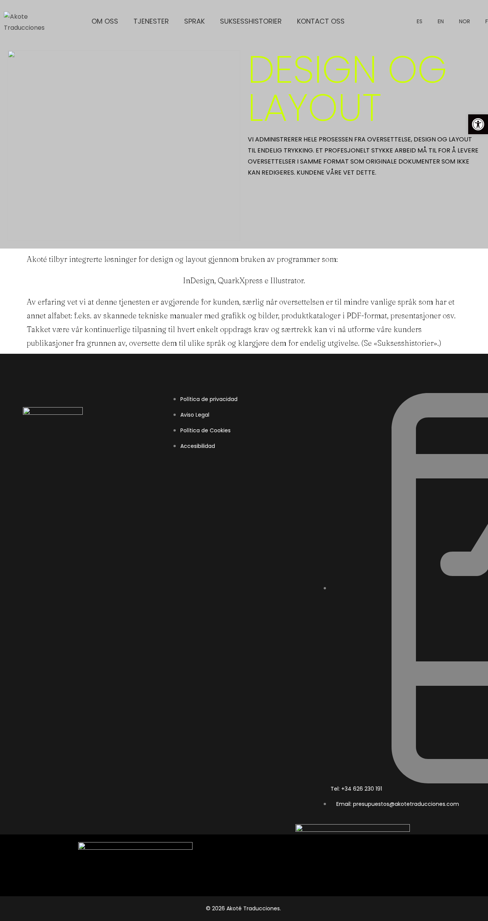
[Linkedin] (24, 450)
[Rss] (58, 450)
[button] (478, 124)
